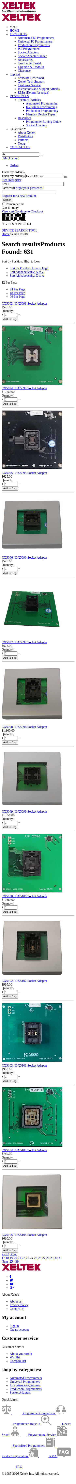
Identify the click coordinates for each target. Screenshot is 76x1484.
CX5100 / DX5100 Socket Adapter (24, 896)
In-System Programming (41, 107)
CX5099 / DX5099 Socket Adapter (24, 811)
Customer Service (29, 85)
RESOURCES (19, 96)
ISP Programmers (29, 48)
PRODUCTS (18, 34)
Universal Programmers (25, 1381)
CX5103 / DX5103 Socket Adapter (24, 1065)
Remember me (15, 204)
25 (35, 1258)
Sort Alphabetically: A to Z (27, 272)
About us (15, 1301)
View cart (8, 211)
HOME (14, 30)
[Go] (65, 177)
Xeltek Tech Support (31, 81)
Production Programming (42, 110)
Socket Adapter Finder (32, 56)
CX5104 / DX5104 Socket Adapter (24, 1150)
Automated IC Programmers (36, 37)
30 (56, 1258)
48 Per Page (17, 293)
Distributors (25, 136)
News (21, 143)
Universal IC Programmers (35, 41)
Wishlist (15, 1357)
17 (3, 1258)
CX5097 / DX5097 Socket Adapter (24, 642)
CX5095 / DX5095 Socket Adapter (24, 473)
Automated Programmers (26, 1378)
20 (15, 1258)
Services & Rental (29, 63)
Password (8, 188)
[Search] (40, 155)
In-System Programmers (25, 1385)
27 (43, 1258)
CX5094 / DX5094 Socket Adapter (24, 388)
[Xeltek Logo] (19, 11)
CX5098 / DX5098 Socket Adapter (24, 727)
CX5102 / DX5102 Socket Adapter (24, 981)
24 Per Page (17, 289)
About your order (21, 1353)
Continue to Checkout (29, 211)
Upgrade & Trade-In (31, 67)
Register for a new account (19, 195)
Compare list (18, 1361)
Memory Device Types (40, 114)
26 (39, 1258)
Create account (19, 1329)
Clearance (24, 70)
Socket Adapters (28, 52)
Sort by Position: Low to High (29, 268)
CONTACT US (20, 147)
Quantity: (8, 311)
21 (19, 1258)
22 (23, 1258)
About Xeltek (26, 132)
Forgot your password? (29, 188)
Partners (23, 140)
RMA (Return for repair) (33, 92)
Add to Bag (9, 319)
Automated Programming (42, 103)
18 (7, 1258)
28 (47, 1258)
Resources (24, 118)
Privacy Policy (19, 1305)
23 (27, 1258)
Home (6, 234)
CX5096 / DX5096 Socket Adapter (24, 557)
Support (15, 74)
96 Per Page (17, 296)
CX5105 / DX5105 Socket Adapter (24, 1234)
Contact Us (17, 1308)
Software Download (31, 78)
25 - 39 (14, 1261)
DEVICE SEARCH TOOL (19, 230)
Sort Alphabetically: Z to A (27, 275)
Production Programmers (34, 45)
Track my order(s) (13, 176)
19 (11, 1258)
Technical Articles (29, 99)
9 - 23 (5, 1254)
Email (5, 184)
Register (16, 180)
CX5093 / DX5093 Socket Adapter (24, 303)
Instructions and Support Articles (39, 89)
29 (52, 1258)
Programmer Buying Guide (43, 121)
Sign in (6, 180)
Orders (14, 165)
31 (60, 1258)
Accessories (25, 59)
